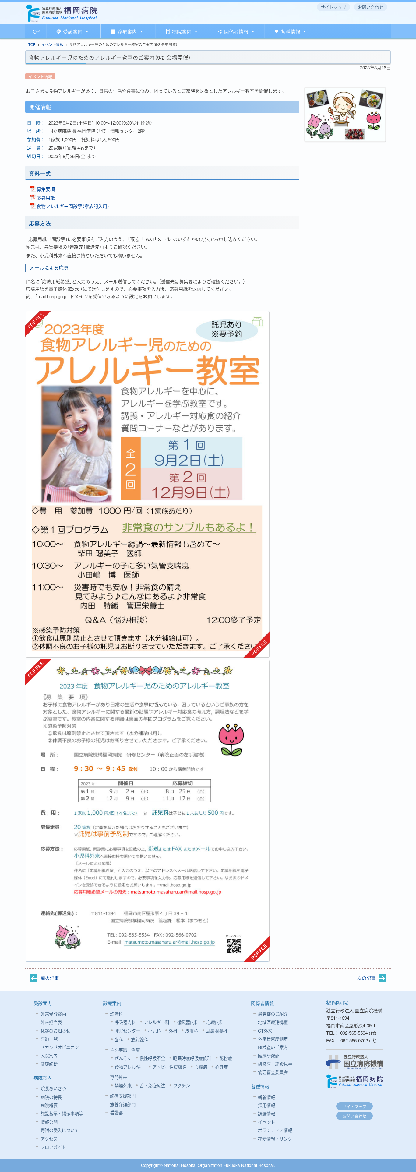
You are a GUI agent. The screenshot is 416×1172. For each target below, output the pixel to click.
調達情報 (266, 1113)
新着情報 (266, 1097)
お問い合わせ (354, 1116)
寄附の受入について (60, 1130)
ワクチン (181, 1085)
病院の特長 (51, 1097)
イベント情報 (52, 44)
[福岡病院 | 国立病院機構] (61, 13)
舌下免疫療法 (152, 1085)
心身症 (221, 1067)
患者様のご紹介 (273, 1014)
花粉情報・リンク (275, 1138)
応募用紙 (46, 197)
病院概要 (49, 1105)
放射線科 (139, 1039)
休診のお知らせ (55, 1030)
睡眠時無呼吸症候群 (192, 1058)
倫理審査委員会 (273, 1072)
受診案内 (73, 31)
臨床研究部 (268, 1055)
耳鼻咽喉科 (216, 1030)
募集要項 (46, 189)
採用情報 (266, 1105)
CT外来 (265, 1030)
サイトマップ (354, 1106)
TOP (35, 31)
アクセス (49, 1138)
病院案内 (182, 31)
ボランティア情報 (275, 1130)
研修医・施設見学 (275, 1064)
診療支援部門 (123, 1096)
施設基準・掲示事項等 (62, 1113)
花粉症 (225, 1058)
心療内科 (215, 1022)
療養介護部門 (123, 1104)
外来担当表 (51, 1022)
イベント (266, 1122)
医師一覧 (49, 1039)
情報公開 (49, 1122)
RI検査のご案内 (273, 1047)
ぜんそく (123, 1058)
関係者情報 (236, 31)
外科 (173, 1030)
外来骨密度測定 (273, 1039)
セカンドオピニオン (60, 1047)
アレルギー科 (156, 1022)
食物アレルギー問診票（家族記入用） (73, 206)
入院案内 (49, 1055)
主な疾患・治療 (125, 1050)
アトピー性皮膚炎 (169, 1067)
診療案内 (127, 31)
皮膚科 (191, 1030)
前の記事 (50, 978)
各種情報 (290, 31)
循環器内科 (188, 1022)
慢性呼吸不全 (152, 1058)
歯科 (119, 1039)
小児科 (154, 1030)
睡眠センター (127, 1030)
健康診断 (49, 1064)
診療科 (116, 1014)
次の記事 (366, 978)
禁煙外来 (123, 1085)
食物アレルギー (129, 1067)
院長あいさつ (53, 1088)
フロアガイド (53, 1147)
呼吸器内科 (125, 1022)
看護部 (116, 1112)
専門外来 (118, 1077)
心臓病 (200, 1067)
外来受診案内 (53, 1014)
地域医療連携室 (273, 1022)
